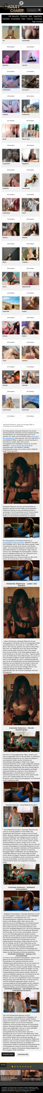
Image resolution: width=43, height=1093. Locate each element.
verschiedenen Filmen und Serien (13, 542)
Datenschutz (5, 1091)
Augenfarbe (37, 16)
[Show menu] (21, 3)
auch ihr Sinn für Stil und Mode (21, 445)
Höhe (23, 19)
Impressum (12, 1091)
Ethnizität (23, 16)
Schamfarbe (15, 19)
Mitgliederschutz (20, 1091)
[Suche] (39, 10)
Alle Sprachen (13, 16)
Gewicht (30, 19)
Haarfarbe (6, 19)
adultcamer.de (12, 6)
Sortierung (38, 19)
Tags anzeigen (37, 22)
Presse (29, 1091)
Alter (30, 16)
